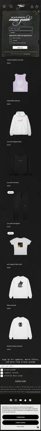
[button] (38, 11)
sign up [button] (20, 48)
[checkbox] (21, 38)
